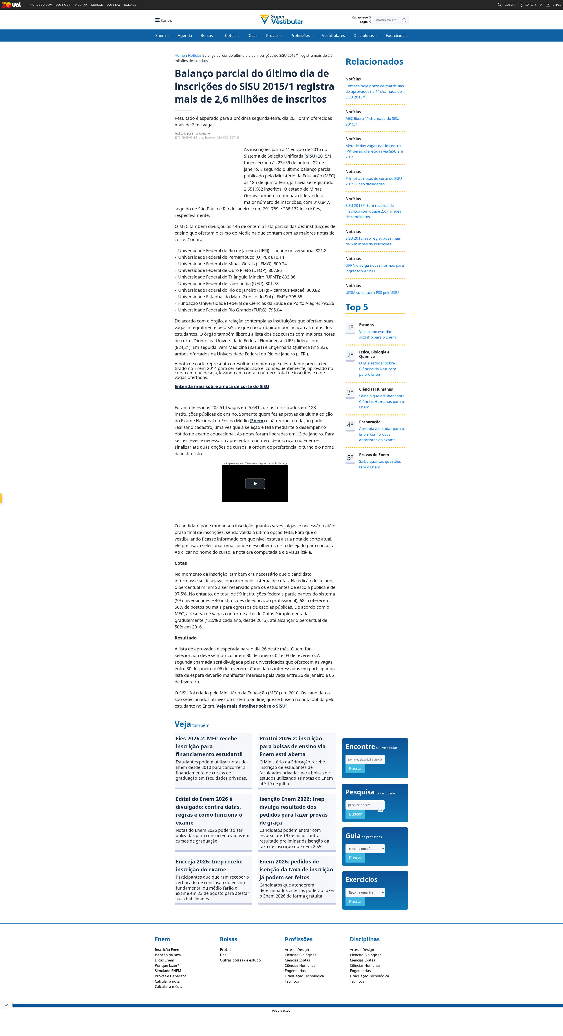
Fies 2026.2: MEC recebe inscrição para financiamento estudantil (209, 746)
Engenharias (295, 970)
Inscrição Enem (167, 949)
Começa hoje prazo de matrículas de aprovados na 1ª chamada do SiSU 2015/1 (374, 91)
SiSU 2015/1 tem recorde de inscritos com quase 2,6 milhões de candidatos (373, 211)
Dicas (252, 35)
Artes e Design (297, 949)
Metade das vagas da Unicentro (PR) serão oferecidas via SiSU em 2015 (374, 151)
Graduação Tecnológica (304, 976)
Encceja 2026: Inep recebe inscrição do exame (209, 865)
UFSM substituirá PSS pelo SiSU (372, 292)
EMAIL (556, 4)
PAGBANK (81, 4)
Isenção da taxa (168, 954)
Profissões (300, 35)
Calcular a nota (167, 981)
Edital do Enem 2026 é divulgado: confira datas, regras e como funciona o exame (209, 810)
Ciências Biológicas (300, 954)
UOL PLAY (114, 4)
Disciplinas (364, 35)
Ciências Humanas (300, 965)
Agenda (185, 35)
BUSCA (510, 4)
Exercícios (395, 35)
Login (364, 22)
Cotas (230, 35)
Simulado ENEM (168, 970)
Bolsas (207, 35)
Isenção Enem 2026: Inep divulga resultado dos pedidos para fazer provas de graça (294, 810)
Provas (272, 35)
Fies (223, 954)
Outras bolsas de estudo (240, 960)
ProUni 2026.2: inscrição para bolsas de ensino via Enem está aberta (293, 746)
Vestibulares (333, 35)
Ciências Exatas (297, 960)
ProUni (226, 949)
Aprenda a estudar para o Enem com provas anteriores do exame (381, 434)
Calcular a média (168, 986)
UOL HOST (63, 4)
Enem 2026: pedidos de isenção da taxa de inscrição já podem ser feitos (296, 869)
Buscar (355, 768)
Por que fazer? (167, 965)
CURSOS (97, 4)
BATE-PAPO (533, 4)
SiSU (310, 156)
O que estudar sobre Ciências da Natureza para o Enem (377, 369)
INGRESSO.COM (40, 4)
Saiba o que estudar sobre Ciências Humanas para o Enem (382, 401)
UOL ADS (130, 4)
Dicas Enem (164, 960)
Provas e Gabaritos (170, 976)
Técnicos (292, 981)
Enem (160, 35)
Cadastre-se (360, 17)
